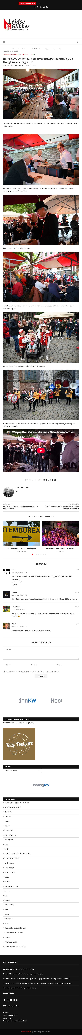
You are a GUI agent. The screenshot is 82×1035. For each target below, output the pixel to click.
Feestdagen (9, 830)
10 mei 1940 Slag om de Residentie (17, 803)
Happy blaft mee (10, 835)
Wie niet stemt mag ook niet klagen (21, 548)
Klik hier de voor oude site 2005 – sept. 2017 (18, 723)
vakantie (8, 937)
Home (5, 49)
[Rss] (47, 7)
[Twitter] (37, 7)
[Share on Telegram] (53, 480)
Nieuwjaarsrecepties (12, 886)
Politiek (7, 900)
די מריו (14, 569)
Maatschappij (9, 868)
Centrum (8, 816)
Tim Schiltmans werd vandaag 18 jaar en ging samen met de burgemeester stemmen (39, 979)
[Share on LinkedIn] (48, 480)
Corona (7, 821)
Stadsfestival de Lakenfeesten (15, 928)
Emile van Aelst (18, 65)
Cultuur (7, 826)
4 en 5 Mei (8, 812)
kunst (7, 844)
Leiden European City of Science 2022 (18, 854)
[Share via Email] (55, 480)
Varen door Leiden (11, 942)
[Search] (78, 42)
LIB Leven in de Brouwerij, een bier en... (60, 548)
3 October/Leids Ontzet (19, 49)
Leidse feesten (10, 863)
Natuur (7, 882)
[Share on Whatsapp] (50, 480)
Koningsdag (9, 840)
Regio (7, 914)
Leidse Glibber (26, 1032)
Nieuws (7, 891)
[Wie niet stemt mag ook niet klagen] (21, 533)
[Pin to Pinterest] (46, 480)
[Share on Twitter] (44, 480)
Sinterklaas (8, 919)
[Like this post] (39, 480)
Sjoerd (5, 979)
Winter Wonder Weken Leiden (15, 947)
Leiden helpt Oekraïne (12, 858)
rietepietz (15, 607)
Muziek (7, 877)
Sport (7, 923)
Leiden (7, 849)
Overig (7, 895)
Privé (6, 909)
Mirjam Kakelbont (9, 974)
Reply (77, 569)
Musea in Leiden (10, 872)
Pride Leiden (9, 905)
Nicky (14, 624)
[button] (38, 3)
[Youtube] (44, 7)
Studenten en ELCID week (14, 933)
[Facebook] (34, 7)
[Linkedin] (40, 7)
